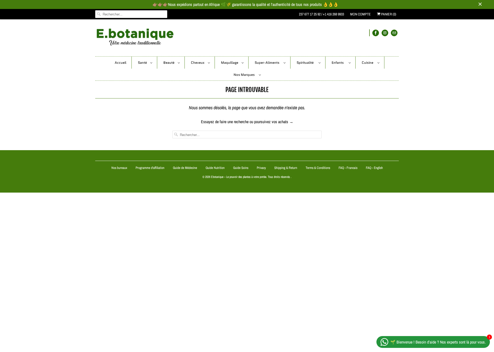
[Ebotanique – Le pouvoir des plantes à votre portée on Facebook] (375, 33)
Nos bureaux (119, 168)
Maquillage (230, 62)
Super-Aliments (268, 62)
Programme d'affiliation (150, 168)
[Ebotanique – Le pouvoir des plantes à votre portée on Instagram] (385, 33)
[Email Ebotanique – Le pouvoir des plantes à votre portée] (394, 33)
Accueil (120, 62)
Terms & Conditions (318, 168)
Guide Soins (241, 168)
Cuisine (368, 62)
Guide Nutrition (215, 168)
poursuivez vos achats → (273, 121)
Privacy (261, 168)
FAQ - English (374, 168)
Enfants (339, 62)
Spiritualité (306, 62)
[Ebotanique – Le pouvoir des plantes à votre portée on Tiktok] (369, 33)
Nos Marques (245, 74)
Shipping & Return (285, 168)
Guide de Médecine (185, 168)
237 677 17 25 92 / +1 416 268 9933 (321, 14)
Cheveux (198, 62)
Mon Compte (360, 14)
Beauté (169, 62)
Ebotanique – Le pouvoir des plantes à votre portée (238, 177)
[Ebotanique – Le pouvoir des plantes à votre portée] (247, 39)
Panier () (388, 14)
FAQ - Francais (348, 168)
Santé (143, 62)
